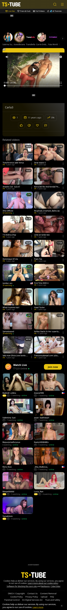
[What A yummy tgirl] (18, 299)
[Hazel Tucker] (49, 299)
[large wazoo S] (49, 155)
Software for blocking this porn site (22, 586)
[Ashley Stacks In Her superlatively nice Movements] (49, 323)
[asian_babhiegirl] (49, 410)
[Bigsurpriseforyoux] (17, 434)
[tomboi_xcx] (18, 275)
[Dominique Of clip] (18, 251)
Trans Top (38, 259)
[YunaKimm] (17, 509)
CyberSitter (55, 586)
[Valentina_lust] (17, 410)
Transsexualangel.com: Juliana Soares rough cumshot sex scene (46, 356)
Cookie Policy (16, 596)
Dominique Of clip (10, 259)
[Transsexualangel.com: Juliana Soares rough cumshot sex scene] (49, 347)
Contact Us (32, 593)
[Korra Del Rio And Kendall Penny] (49, 179)
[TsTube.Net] (11, 4)
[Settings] (60, 56)
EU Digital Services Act (32, 599)
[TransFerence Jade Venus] (18, 155)
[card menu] (32, 164)
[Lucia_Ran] (49, 484)
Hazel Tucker (39, 307)
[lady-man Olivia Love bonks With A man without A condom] (18, 347)
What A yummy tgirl (11, 307)
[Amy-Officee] (18, 203)
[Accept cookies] (62, 606)
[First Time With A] (49, 275)
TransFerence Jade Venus (13, 163)
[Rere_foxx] (17, 459)
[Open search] (55, 4)
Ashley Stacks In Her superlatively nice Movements (46, 331)
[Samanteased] (18, 323)
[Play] (33, 69)
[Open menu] (62, 4)
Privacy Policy (31, 596)
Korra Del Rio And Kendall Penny (46, 187)
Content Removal (48, 593)
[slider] (33, 85)
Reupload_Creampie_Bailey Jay (47, 211)
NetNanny (45, 586)
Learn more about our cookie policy (43, 583)
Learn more (38, 607)
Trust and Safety (52, 599)
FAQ (52, 596)
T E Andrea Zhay (9, 235)
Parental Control (12, 599)
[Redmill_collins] (17, 385)
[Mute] (7, 57)
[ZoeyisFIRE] (49, 385)
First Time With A (41, 283)
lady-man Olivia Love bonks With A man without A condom (15, 356)
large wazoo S (40, 163)
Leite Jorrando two (42, 235)
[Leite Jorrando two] (49, 227)
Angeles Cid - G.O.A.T (11, 187)
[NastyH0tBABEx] (49, 434)
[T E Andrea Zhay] (18, 227)
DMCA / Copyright (16, 593)
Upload (44, 596)
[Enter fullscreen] (60, 82)
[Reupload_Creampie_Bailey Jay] (49, 203)
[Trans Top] (49, 251)
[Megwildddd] (17, 484)
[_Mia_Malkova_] (49, 459)
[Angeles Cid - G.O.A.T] (18, 179)
